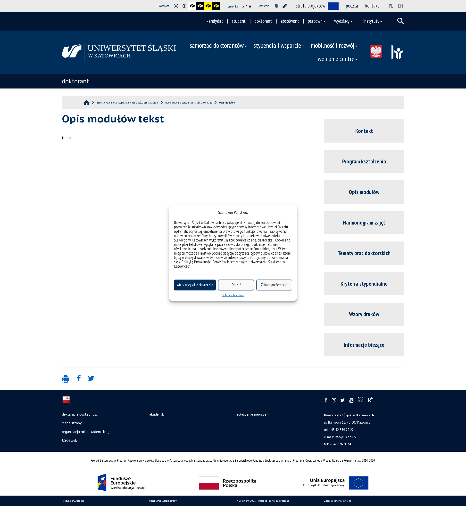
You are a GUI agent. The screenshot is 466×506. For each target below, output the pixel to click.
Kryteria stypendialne (364, 283)
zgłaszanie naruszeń (252, 414)
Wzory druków (364, 314)
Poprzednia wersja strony (163, 500)
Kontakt (364, 131)
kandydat (215, 21)
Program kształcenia (364, 161)
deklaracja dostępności (80, 414)
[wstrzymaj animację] (277, 6)
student (239, 21)
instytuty (371, 21)
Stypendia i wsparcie (277, 45)
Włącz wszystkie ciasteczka (195, 284)
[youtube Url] (351, 400)
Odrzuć (236, 284)
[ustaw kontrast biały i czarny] (200, 6)
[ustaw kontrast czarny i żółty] (208, 6)
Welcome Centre (336, 58)
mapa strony (72, 422)
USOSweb (69, 440)
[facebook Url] (326, 400)
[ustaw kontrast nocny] (184, 6)
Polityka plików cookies (233, 295)
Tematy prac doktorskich (364, 253)
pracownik (316, 21)
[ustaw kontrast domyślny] (176, 6)
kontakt (372, 5)
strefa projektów (310, 5)
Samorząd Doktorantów (217, 45)
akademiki (157, 414)
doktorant (263, 21)
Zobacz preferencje (274, 284)
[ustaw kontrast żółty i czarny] (216, 6)
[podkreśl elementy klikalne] (285, 6)
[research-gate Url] (370, 400)
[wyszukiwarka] (400, 21)
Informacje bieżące (364, 344)
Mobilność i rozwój (332, 45)
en (400, 5)
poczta (352, 5)
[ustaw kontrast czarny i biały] (192, 6)
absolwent (290, 21)
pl (391, 5)
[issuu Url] (360, 400)
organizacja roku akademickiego (86, 431)
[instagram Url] (334, 400)
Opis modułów (364, 192)
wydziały (342, 21)
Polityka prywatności (73, 500)
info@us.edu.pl (346, 437)
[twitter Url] (342, 400)
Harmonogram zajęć (364, 222)
